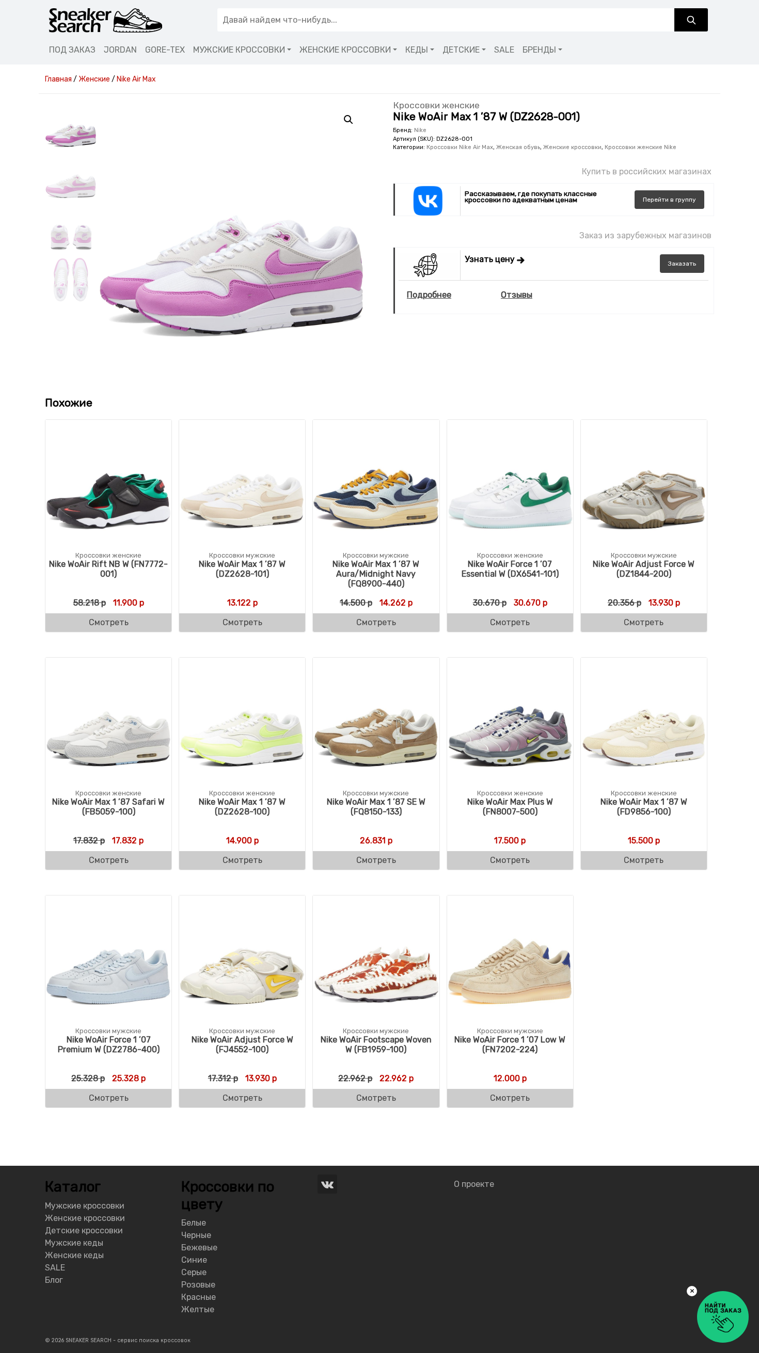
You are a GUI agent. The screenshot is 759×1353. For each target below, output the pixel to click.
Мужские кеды (74, 1243)
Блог (54, 1280)
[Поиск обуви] (691, 19)
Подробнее (429, 295)
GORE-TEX (165, 50)
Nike (420, 130)
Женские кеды (74, 1255)
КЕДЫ (416, 50)
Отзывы (516, 295)
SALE (504, 50)
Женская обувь (518, 147)
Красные (198, 1297)
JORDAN (120, 50)
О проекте (474, 1184)
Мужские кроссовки (84, 1206)
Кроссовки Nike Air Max (459, 147)
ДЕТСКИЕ (461, 50)
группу (669, 199)
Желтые (197, 1309)
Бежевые (199, 1247)
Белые (193, 1223)
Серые (194, 1272)
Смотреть (109, 622)
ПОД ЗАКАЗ (72, 50)
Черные (196, 1235)
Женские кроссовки (572, 147)
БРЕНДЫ (539, 50)
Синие (194, 1260)
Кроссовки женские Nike (640, 147)
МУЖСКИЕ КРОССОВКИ (239, 50)
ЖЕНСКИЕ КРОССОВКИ (345, 50)
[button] (348, 119)
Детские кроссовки (84, 1230)
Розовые (198, 1285)
